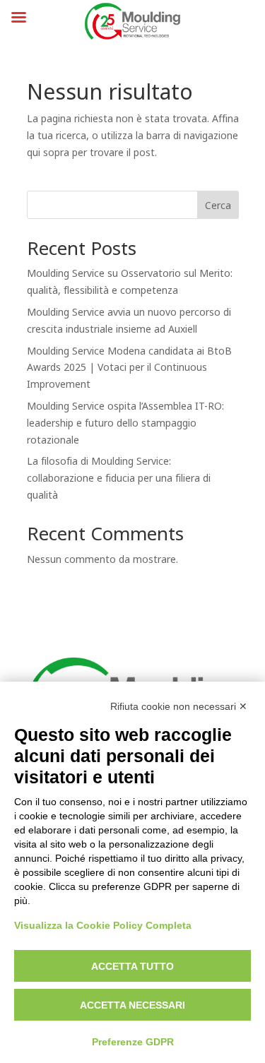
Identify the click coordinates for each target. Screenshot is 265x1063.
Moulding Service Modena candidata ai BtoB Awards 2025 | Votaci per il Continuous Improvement (129, 368)
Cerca (218, 205)
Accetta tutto (132, 966)
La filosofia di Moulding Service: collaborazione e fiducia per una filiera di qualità (119, 478)
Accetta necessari (132, 1005)
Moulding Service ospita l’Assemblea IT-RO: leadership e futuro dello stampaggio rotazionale (125, 423)
